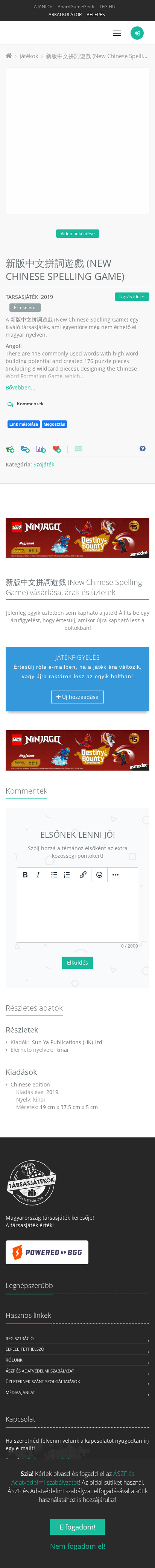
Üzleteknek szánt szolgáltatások (43, 1381)
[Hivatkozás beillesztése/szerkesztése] (83, 874)
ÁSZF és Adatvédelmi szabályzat (40, 1371)
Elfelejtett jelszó (25, 1349)
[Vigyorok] (99, 874)
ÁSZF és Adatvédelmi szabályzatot (73, 1478)
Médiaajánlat (20, 1392)
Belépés (96, 14)
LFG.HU (107, 6)
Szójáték (43, 464)
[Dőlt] (38, 874)
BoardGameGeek (76, 6)
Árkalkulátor (65, 14)
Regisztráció (20, 1338)
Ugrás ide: (130, 296)
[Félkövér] (25, 874)
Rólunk (14, 1360)
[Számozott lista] (67, 874)
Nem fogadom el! (77, 1546)
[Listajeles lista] (54, 874)
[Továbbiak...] (115, 874)
